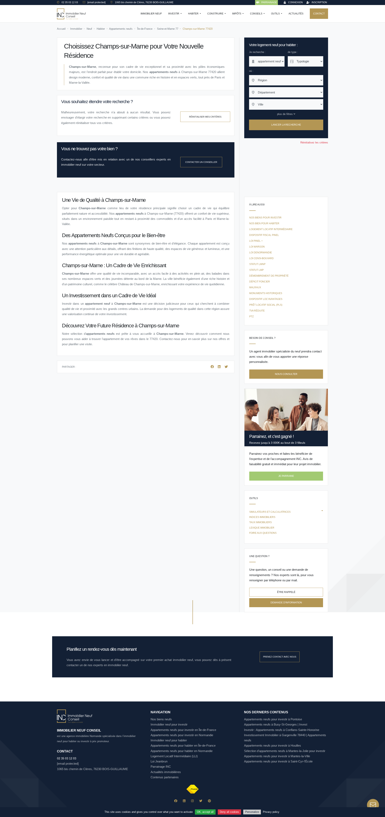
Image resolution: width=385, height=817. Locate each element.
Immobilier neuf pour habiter (169, 740)
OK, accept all (205, 811)
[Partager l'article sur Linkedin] (219, 366)
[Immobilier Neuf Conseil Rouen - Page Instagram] (192, 801)
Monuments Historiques (265, 293)
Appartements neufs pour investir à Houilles (272, 745)
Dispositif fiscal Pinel (264, 235)
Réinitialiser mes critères (205, 117)
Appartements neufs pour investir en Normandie (182, 735)
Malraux (255, 287)
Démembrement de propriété (269, 275)
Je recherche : (257, 52)
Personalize (252, 811)
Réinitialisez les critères (314, 142)
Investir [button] (174, 13)
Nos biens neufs (161, 719)
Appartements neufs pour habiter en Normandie (182, 751)
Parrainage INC (161, 766)
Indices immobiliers (262, 517)
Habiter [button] (193, 13)
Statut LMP (256, 270)
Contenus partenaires (165, 777)
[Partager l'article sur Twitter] (226, 366)
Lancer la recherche (286, 125)
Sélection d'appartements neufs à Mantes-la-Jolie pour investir (284, 751)
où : (251, 70)
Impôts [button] (237, 13)
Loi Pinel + (256, 241)
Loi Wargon (257, 246)
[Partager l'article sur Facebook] (213, 366)
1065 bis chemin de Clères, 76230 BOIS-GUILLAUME (92, 769)
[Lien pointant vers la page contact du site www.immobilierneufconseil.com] (373, 805)
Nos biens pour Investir (265, 217)
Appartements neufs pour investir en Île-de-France (183, 730)
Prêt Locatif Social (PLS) (265, 304)
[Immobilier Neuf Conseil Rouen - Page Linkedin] (184, 801)
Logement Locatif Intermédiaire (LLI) (174, 756)
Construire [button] (215, 13)
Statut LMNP (257, 264)
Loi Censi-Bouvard (261, 258)
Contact (319, 13)
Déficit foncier (259, 281)
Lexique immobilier (261, 527)
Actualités (296, 13)
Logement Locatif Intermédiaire (271, 229)
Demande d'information (286, 602)
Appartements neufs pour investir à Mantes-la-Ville (277, 756)
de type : (293, 52)
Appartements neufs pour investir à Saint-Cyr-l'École (278, 761)
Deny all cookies (229, 811)
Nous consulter (286, 374)
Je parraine (286, 476)
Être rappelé (286, 592)
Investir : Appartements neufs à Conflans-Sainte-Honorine (281, 730)
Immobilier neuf (151, 13)
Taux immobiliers (260, 522)
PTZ (251, 316)
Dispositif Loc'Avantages (265, 299)
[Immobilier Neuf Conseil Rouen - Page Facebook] (175, 801)
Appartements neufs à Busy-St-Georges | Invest (275, 724)
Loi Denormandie (260, 252)
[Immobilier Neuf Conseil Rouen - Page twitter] (200, 801)
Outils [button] (275, 13)
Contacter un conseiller (201, 162)
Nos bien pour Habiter (264, 223)
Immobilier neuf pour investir (169, 724)
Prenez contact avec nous (279, 657)
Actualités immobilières (166, 772)
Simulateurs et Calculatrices (270, 511)
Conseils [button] (256, 13)
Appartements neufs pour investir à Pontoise (273, 719)
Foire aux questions (263, 533)
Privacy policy (271, 811)
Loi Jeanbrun (159, 761)
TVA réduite (257, 310)
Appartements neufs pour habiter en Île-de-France (183, 745)
